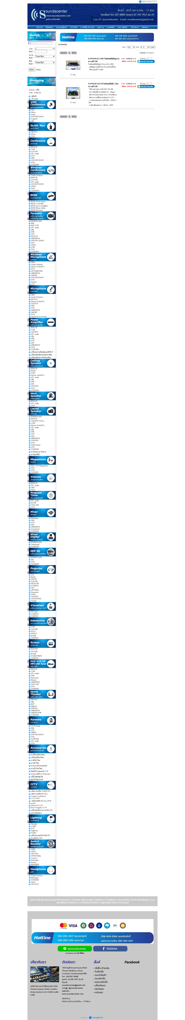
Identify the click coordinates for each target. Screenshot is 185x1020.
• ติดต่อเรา (99, 989)
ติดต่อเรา (145, 27)
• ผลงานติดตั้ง (101, 982)
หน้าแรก (39, 27)
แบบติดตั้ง (110, 27)
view (74, 75)
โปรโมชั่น (73, 27)
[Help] (38, 70)
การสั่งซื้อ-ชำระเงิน (87, 27)
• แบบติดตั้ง (99, 978)
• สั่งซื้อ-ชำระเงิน (101, 968)
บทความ (100, 27)
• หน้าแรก (98, 992)
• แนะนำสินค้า (100, 975)
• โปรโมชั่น (99, 971)
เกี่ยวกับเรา (135, 27)
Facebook (131, 962)
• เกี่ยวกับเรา (100, 985)
